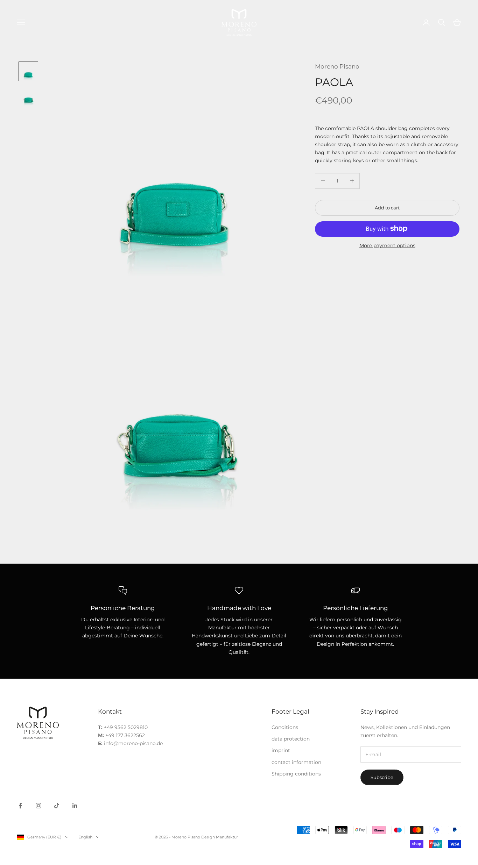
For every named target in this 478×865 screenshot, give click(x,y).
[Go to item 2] (28, 96)
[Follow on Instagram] (38, 805)
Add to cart (387, 207)
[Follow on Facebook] (20, 805)
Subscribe (382, 777)
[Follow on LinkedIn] (74, 805)
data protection (291, 739)
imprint (281, 750)
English (85, 837)
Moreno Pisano (337, 66)
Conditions (285, 727)
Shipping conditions (296, 774)
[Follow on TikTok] (56, 805)
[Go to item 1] (28, 71)
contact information (296, 762)
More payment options (387, 245)
